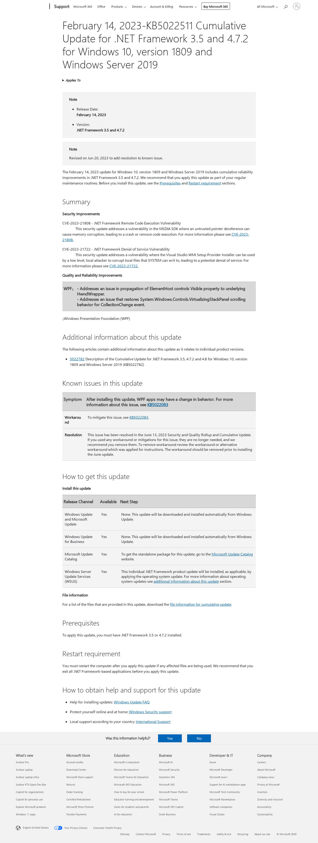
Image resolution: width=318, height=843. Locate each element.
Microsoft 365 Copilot (171, 807)
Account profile (74, 762)
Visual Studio (217, 814)
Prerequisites (170, 183)
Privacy (166, 834)
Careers (261, 762)
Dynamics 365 (167, 777)
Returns (70, 784)
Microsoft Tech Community (225, 792)
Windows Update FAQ (131, 701)
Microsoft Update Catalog (232, 554)
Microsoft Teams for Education (131, 777)
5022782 (77, 358)
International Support (153, 721)
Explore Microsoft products (31, 807)
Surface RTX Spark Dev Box (31, 784)
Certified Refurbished (78, 799)
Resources (186, 6)
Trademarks (203, 834)
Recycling (242, 834)
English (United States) (36, 827)
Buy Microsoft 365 (215, 6)
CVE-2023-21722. (123, 265)
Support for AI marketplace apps (228, 784)
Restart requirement (205, 183)
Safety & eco (224, 834)
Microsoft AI (166, 762)
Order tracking (74, 792)
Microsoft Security (169, 769)
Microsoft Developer (221, 769)
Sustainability (265, 814)
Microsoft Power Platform (173, 792)
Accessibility (264, 807)
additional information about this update (186, 581)
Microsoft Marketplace (222, 799)
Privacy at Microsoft (268, 784)
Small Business (167, 814)
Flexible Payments (76, 814)
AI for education (123, 814)
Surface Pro (22, 762)
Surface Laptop (24, 769)
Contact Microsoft (146, 834)
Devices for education (126, 769)
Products (117, 6)
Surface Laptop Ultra (27, 777)
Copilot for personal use (29, 799)
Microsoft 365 (82, 6)
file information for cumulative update (200, 604)
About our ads (262, 834)
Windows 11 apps (26, 814)
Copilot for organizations (30, 792)
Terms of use (183, 834)
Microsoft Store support (79, 777)
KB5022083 (157, 404)
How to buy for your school (129, 792)
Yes (170, 738)
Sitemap (124, 834)
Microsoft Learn (218, 777)
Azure (213, 762)
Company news (265, 777)
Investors (262, 792)
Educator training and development (134, 799)
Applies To (73, 80)
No (199, 738)
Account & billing (161, 6)
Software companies (221, 807)
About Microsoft (266, 769)
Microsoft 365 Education (128, 784)
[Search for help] (285, 6)
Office (101, 6)
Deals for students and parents (131, 807)
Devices (137, 6)
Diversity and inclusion (270, 799)
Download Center (76, 769)
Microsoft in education (126, 762)
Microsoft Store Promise (80, 807)
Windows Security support (150, 711)
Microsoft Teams (168, 799)
